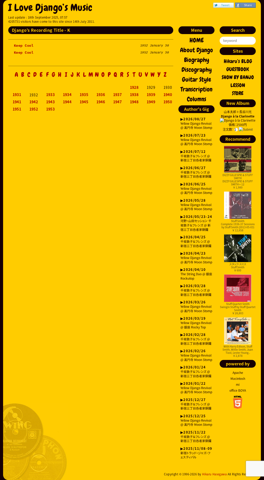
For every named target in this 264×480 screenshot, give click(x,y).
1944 (67, 102)
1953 (50, 109)
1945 (84, 102)
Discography (197, 69)
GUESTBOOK (237, 69)
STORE (237, 93)
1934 (67, 95)
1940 (167, 95)
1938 (134, 95)
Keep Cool (24, 46)
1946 (100, 102)
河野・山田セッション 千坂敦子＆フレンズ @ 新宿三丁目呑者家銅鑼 (196, 223)
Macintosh (237, 378)
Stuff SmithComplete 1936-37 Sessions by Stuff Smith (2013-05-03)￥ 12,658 (238, 225)
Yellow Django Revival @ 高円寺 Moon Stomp (196, 123)
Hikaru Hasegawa (214, 474)
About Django (196, 50)
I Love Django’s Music (50, 7)
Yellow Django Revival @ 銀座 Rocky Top (195, 323)
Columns (196, 99)
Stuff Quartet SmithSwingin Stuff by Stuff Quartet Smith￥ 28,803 (237, 308)
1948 (134, 102)
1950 (167, 102)
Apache (238, 372)
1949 (151, 102)
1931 (17, 95)
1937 (117, 95)
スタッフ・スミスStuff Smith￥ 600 (237, 267)
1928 (134, 87)
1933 (50, 95)
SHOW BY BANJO (238, 77)
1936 (100, 95)
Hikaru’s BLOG (238, 61)
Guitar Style (196, 79)
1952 (33, 109)
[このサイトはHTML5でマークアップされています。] (237, 407)
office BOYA (237, 390)
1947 (117, 102)
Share (248, 5)
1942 (33, 102)
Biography (196, 60)
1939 (151, 95)
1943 (50, 102)
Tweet (225, 5)
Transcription (196, 89)
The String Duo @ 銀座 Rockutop (196, 274)
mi (238, 384)
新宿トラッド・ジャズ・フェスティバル (196, 453)
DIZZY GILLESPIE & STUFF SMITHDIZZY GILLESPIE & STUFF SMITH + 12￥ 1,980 (237, 181)
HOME (196, 40)
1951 (17, 109)
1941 (17, 102)
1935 (84, 95)
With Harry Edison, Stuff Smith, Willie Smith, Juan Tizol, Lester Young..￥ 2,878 (237, 351)
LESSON (237, 85)
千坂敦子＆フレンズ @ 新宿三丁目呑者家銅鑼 (195, 156)
